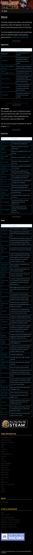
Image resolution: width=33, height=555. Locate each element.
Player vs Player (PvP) (8, 484)
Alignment (4, 482)
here (8, 126)
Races (3, 452)
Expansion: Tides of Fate (8, 527)
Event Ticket (4, 414)
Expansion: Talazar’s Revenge (10, 520)
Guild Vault (4, 354)
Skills (2, 459)
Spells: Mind (4, 472)
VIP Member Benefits (7, 517)
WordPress (28, 551)
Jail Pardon (4, 367)
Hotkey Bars (5, 477)
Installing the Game (7, 438)
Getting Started (6, 440)
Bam (4, 552)
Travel (3, 489)
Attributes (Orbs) (6, 454)
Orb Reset (4, 152)
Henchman (4, 402)
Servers (3, 449)
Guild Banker (4, 229)
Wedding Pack (5, 322)
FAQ (2, 447)
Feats (2, 480)
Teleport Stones (5, 317)
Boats (3, 487)
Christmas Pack (5, 297)
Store (2, 513)
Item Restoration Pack (4, 248)
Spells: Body (5, 475)
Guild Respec (4, 233)
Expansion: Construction (8, 524)
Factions (3, 456)
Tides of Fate (4, 60)
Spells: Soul (4, 468)
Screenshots (5, 502)
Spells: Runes (5, 465)
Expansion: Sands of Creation (10, 522)
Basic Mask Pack (5, 373)
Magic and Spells (6, 463)
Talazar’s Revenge (6, 66)
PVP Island (4, 408)
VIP (13, 101)
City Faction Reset (6, 186)
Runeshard (4, 181)
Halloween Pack (5, 241)
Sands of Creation (6, 79)
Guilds (3, 491)
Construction (11, 73)
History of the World (7, 442)
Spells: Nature (5, 470)
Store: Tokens (5, 515)
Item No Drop (5, 289)
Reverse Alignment (6, 209)
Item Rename (5, 392)
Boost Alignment (5, 202)
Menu (5, 11)
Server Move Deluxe (6, 142)
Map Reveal (4, 177)
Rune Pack (4, 311)
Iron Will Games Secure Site (19, 37)
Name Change (5, 162)
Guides (3, 445)
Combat (3, 461)
